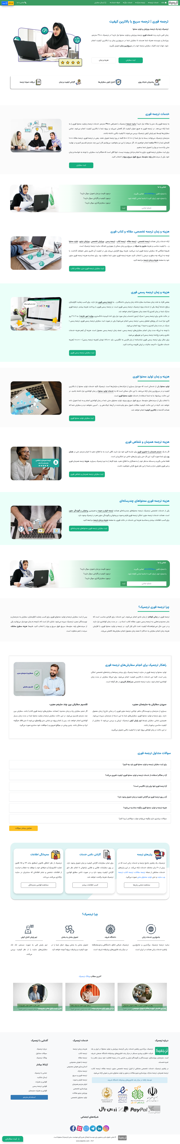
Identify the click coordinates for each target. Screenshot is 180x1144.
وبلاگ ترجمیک (84, 976)
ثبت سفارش (11, 1139)
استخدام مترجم (29, 1097)
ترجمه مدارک (82, 1071)
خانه (163, 2)
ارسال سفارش (99, 2)
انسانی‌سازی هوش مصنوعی (77, 1066)
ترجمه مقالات (139, 872)
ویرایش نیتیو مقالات (79, 1093)
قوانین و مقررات (41, 1082)
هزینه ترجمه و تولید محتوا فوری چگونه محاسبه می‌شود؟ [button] (145, 807)
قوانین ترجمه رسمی (39, 1086)
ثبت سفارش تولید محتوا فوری (82, 418)
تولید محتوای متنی (144, 877)
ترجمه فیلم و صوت (105, 510)
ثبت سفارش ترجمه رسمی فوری (82, 352)
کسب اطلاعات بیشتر (90, 885)
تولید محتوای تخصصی (79, 1097)
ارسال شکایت (42, 1077)
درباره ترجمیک (42, 1049)
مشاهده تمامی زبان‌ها (141, 885)
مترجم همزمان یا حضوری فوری (149, 451)
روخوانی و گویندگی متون (78, 510)
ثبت (123, 208)
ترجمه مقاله (131, 241)
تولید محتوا (73, 241)
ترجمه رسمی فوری (105, 302)
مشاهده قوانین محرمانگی (38, 885)
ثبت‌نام (11, 3)
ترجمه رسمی (110, 241)
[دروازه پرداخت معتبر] (111, 1109)
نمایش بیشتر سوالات (23, 828)
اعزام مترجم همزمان (79, 1084)
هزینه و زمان (103, 60)
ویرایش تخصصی (97, 241)
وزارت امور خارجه (86, 316)
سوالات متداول (41, 1053)
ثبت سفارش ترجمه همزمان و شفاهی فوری (87, 474)
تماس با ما (20, 2)
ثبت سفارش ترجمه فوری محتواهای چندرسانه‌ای (89, 528)
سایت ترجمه (131, 124)
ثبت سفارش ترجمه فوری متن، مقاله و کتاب (87, 268)
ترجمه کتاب (121, 241)
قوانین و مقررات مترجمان (38, 1090)
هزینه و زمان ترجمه (150, 260)
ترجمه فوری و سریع (80, 1075)
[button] (90, 764)
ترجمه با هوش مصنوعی (78, 1062)
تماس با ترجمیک (41, 1073)
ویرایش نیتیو (84, 241)
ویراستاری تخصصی (80, 1088)
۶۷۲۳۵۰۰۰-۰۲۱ (150, 193)
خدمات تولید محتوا (106, 391)
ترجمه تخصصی (144, 241)
